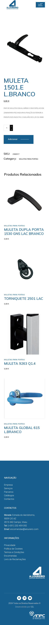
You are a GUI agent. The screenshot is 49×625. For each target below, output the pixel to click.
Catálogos (9, 495)
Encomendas (10, 555)
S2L (32, 607)
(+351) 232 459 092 (17, 525)
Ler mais (14, 286)
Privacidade (9, 545)
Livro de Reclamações (15, 559)
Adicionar (13, 139)
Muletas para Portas (28, 159)
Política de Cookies (13, 548)
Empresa (8, 485)
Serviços (8, 488)
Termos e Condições (14, 552)
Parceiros (8, 492)
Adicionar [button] (14, 217)
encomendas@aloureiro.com (24, 529)
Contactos (9, 499)
